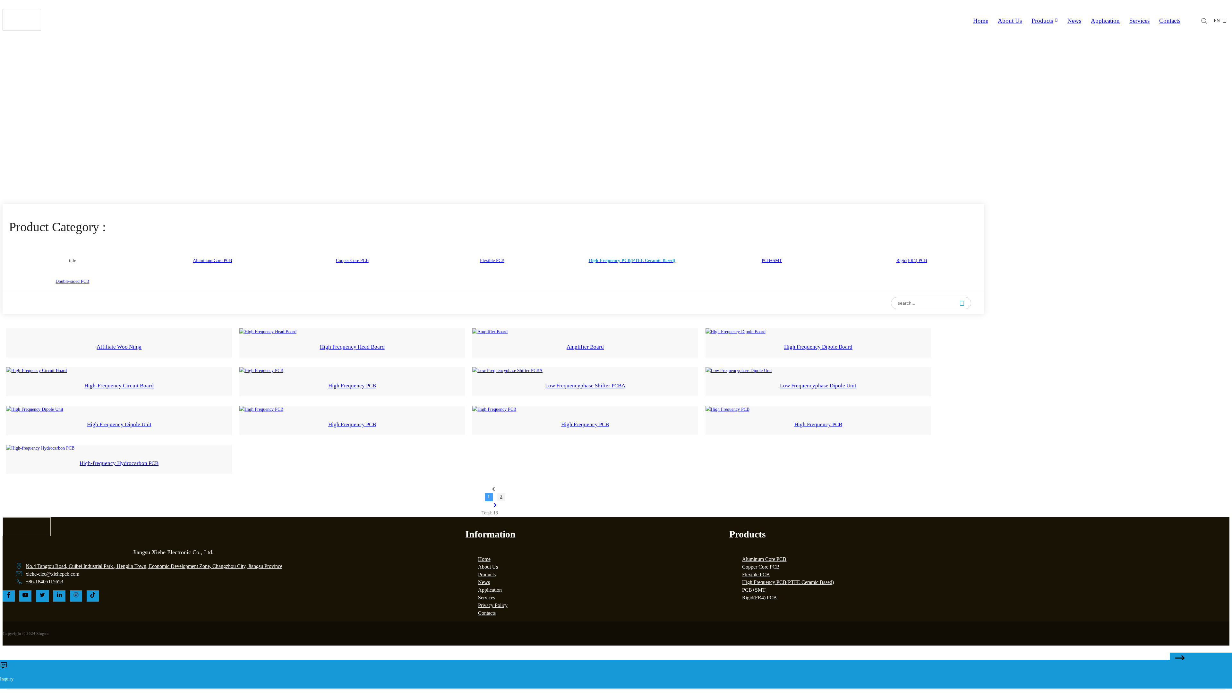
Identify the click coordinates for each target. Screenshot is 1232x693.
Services (1139, 20)
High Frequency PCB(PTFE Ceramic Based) (637, 151)
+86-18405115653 (44, 581)
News (1074, 20)
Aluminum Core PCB (764, 559)
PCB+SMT (754, 590)
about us (1010, 20)
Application (1105, 20)
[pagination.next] (495, 505)
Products (1042, 20)
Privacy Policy (493, 605)
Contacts (1169, 20)
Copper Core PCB (761, 567)
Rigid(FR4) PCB (759, 597)
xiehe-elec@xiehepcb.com (52, 574)
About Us (488, 567)
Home (980, 20)
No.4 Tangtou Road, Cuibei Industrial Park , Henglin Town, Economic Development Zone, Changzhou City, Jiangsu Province (154, 566)
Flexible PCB (756, 574)
